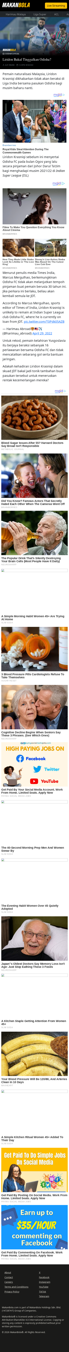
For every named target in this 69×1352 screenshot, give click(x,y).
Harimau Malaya (16, 14)
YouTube (43, 1286)
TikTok (42, 1291)
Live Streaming (56, 5)
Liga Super (40, 14)
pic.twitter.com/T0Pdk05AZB (44, 321)
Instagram (44, 1281)
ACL (56, 14)
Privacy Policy (11, 1291)
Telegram (44, 1296)
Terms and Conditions (16, 1286)
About (7, 1272)
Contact (8, 1277)
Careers (8, 1281)
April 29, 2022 (42, 333)
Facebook (44, 1277)
